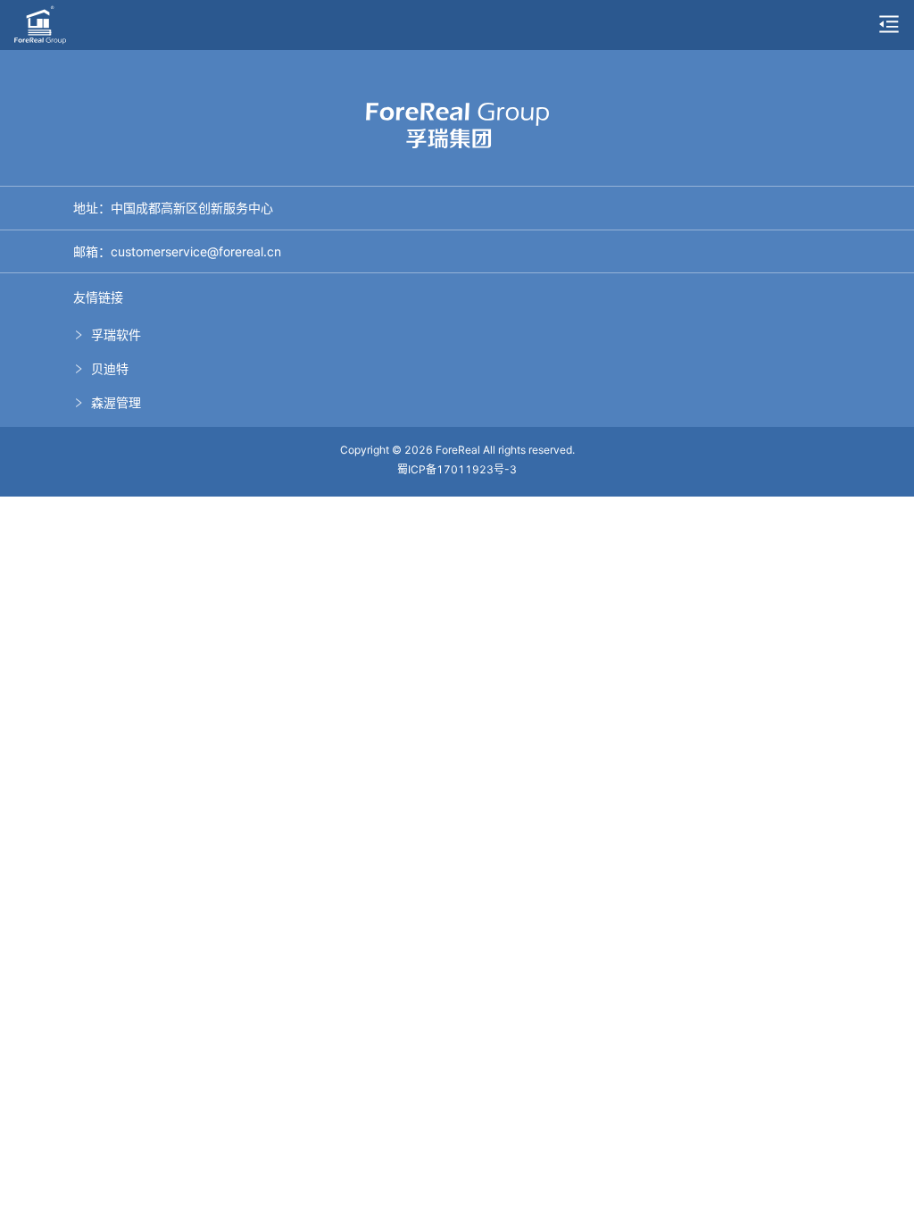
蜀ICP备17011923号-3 (457, 469)
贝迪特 (110, 368)
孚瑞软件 (116, 334)
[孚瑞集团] (40, 23)
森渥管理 (116, 402)
